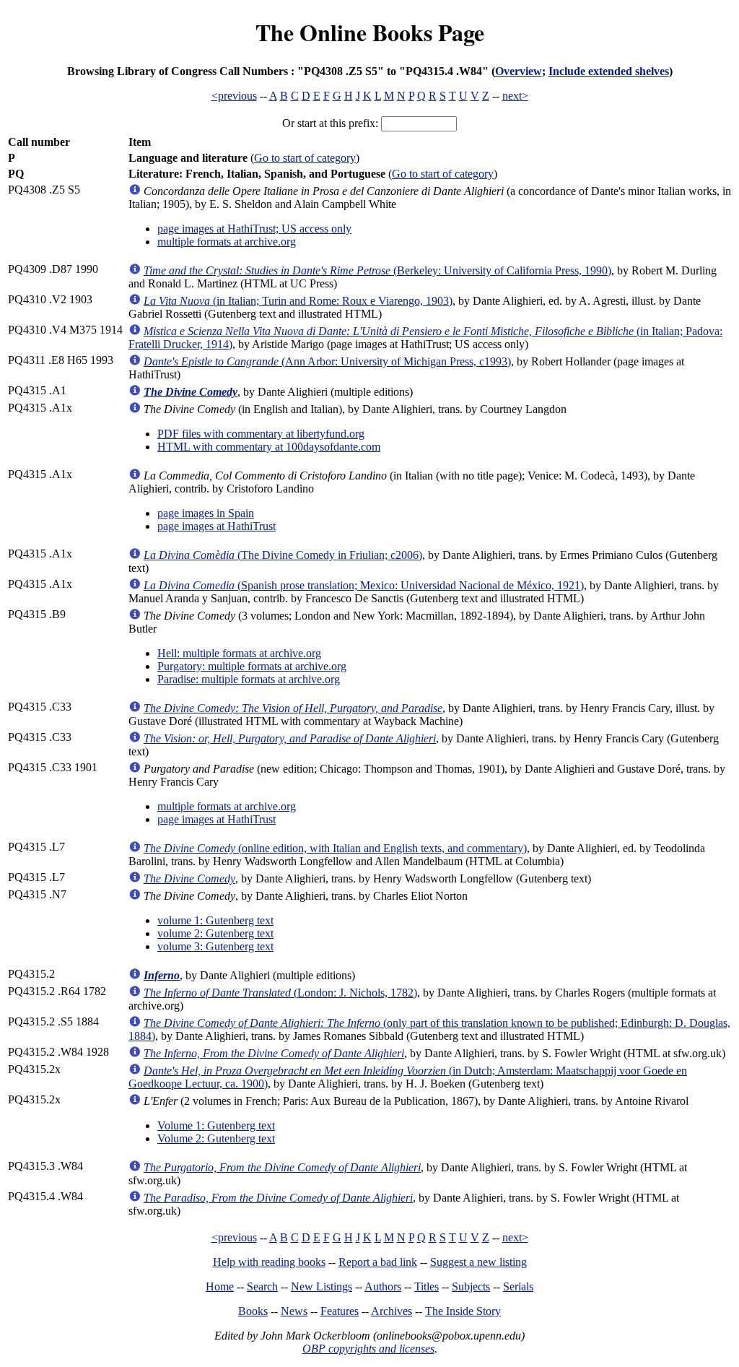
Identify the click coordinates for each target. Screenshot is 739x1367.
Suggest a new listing (478, 1262)
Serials (518, 1286)
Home (220, 1286)
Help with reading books (269, 1262)
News (294, 1311)
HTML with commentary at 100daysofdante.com (268, 447)
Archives (391, 1311)
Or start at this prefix (328, 123)
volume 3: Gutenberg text (215, 946)
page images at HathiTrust (216, 526)
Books (253, 1311)
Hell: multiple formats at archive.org (239, 653)
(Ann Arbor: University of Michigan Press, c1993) (327, 361)
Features (339, 1311)
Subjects (471, 1286)
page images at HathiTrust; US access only (254, 228)
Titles (426, 1286)
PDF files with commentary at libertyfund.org (260, 434)
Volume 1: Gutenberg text (216, 1125)
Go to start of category (305, 158)
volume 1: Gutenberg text (215, 920)
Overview (518, 71)
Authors (382, 1286)
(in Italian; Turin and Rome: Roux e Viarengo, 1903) (298, 301)
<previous (234, 96)
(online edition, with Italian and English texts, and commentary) (335, 848)
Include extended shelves (608, 71)
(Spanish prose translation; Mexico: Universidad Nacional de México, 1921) (364, 585)
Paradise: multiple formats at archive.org (248, 679)
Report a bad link (377, 1262)
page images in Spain (205, 513)
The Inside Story (463, 1311)
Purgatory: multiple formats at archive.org (251, 666)
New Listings (321, 1286)
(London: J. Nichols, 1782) (280, 992)
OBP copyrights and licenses (368, 1348)
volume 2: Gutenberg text (215, 933)
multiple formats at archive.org (226, 241)
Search (262, 1286)
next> (515, 96)
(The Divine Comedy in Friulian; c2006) (283, 555)
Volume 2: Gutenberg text (216, 1138)
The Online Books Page (369, 32)
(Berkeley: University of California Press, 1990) (377, 270)
